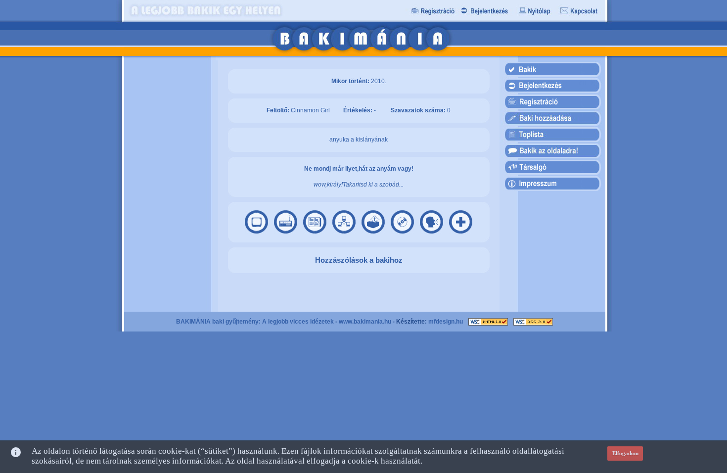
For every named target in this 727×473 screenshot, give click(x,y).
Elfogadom (625, 453)
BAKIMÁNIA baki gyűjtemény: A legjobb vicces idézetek (255, 321)
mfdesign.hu (445, 321)
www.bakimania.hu (365, 321)
